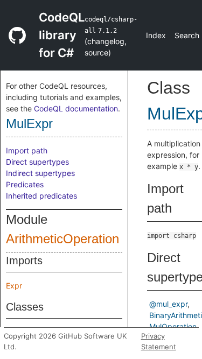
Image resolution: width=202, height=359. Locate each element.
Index (156, 35)
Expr (14, 285)
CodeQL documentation (76, 108)
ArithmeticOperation (62, 238)
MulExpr (29, 123)
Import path (26, 150)
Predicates (25, 184)
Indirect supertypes (40, 173)
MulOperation (173, 326)
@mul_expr (168, 303)
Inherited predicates (41, 195)
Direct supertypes (37, 161)
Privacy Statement (158, 341)
